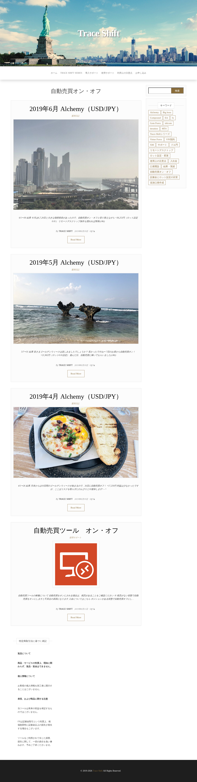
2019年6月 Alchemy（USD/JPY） (76, 108)
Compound (155, 118)
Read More (76, 239)
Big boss (167, 112)
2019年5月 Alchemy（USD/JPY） (76, 262)
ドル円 (174, 145)
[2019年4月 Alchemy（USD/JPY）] (76, 442)
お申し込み (140, 73)
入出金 (173, 161)
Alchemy (154, 112)
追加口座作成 (157, 182)
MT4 (164, 128)
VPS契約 (170, 139)
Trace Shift (98, 33)
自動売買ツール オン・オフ (76, 530)
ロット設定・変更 (159, 155)
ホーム (54, 73)
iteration (154, 128)
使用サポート (107, 73)
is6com (168, 123)
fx (173, 118)
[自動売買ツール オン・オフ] (76, 564)
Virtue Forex (156, 139)
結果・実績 (169, 166)
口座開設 (154, 166)
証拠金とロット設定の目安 (164, 177)
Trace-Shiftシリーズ (160, 134)
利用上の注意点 (124, 73)
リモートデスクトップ (161, 150)
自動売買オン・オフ (160, 172)
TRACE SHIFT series (71, 73)
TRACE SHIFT (66, 231)
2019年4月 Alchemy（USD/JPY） (76, 396)
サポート (162, 145)
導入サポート (91, 73)
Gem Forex (155, 123)
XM (152, 145)
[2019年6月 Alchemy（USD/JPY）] (76, 164)
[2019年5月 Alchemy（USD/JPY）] (76, 308)
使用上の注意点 (158, 161)
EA (166, 118)
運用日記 (75, 116)
